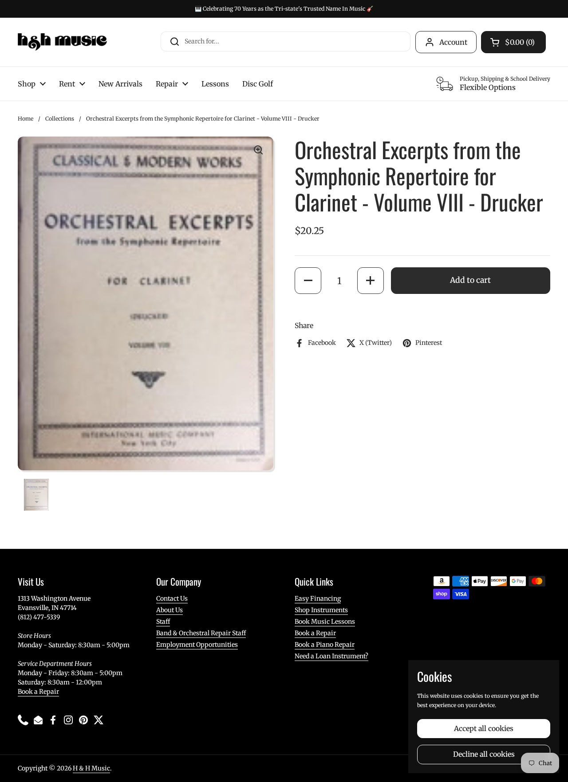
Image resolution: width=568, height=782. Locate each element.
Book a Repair (38, 692)
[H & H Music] (62, 42)
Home (25, 118)
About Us (169, 610)
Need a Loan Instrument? (331, 656)
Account (453, 42)
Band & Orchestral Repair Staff (201, 633)
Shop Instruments (321, 610)
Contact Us (172, 598)
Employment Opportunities (197, 645)
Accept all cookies (483, 728)
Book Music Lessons (325, 622)
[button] (308, 280)
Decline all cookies (484, 754)
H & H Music (91, 768)
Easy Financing (318, 598)
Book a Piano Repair (325, 645)
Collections (59, 118)
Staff (163, 622)
